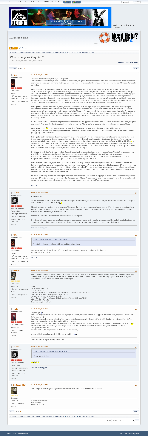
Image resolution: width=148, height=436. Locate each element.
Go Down (13, 68)
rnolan (16, 309)
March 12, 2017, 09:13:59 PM (39, 347)
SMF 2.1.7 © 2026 (12, 433)
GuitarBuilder (19, 385)
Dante (16, 192)
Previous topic (123, 63)
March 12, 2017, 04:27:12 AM (39, 309)
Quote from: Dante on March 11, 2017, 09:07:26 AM (50, 239)
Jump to (108, 420)
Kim (15, 75)
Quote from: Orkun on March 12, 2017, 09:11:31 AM (50, 351)
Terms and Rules (129, 433)
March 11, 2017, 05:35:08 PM (39, 270)
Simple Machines (23, 433)
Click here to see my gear (39, 228)
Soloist (16, 270)
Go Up (12, 411)
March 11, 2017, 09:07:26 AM (39, 192)
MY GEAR (34, 186)
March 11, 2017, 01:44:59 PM (39, 235)
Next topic (134, 63)
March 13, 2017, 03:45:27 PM (39, 385)
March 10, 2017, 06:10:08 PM (39, 75)
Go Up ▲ (138, 433)
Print (136, 68)
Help (121, 433)
